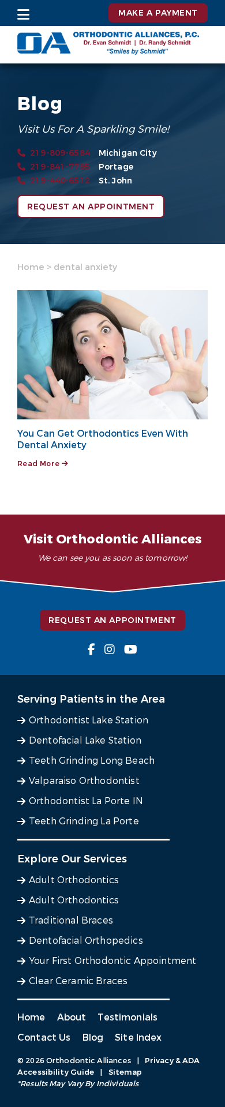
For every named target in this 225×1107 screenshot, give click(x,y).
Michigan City (128, 153)
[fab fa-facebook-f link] (91, 650)
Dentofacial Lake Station (85, 740)
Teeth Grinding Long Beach (92, 761)
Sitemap (125, 1072)
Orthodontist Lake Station (88, 720)
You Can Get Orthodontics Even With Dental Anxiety (102, 439)
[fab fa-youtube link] (130, 650)
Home (30, 267)
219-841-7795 (60, 167)
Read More (39, 463)
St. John (115, 180)
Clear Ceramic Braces (78, 981)
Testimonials (127, 1017)
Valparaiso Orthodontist (84, 781)
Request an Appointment (91, 206)
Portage (116, 167)
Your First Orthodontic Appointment (112, 961)
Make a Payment (158, 12)
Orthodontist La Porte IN (86, 801)
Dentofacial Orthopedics (86, 941)
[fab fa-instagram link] (109, 650)
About (72, 1017)
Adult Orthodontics (74, 880)
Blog (93, 1037)
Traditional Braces (71, 920)
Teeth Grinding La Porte (84, 821)
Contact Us (44, 1037)
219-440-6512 (60, 180)
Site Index (138, 1037)
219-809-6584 (60, 153)
